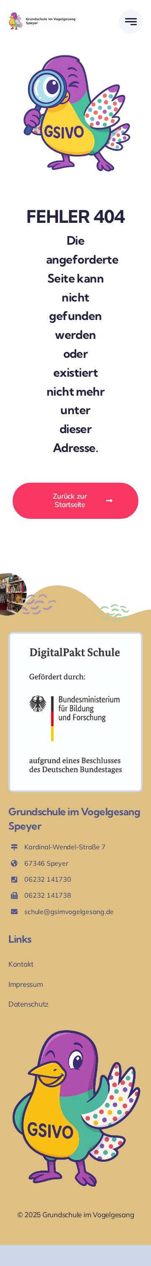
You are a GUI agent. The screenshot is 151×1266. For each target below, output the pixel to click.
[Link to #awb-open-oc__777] (131, 22)
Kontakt (21, 963)
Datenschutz (28, 1003)
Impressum (25, 984)
